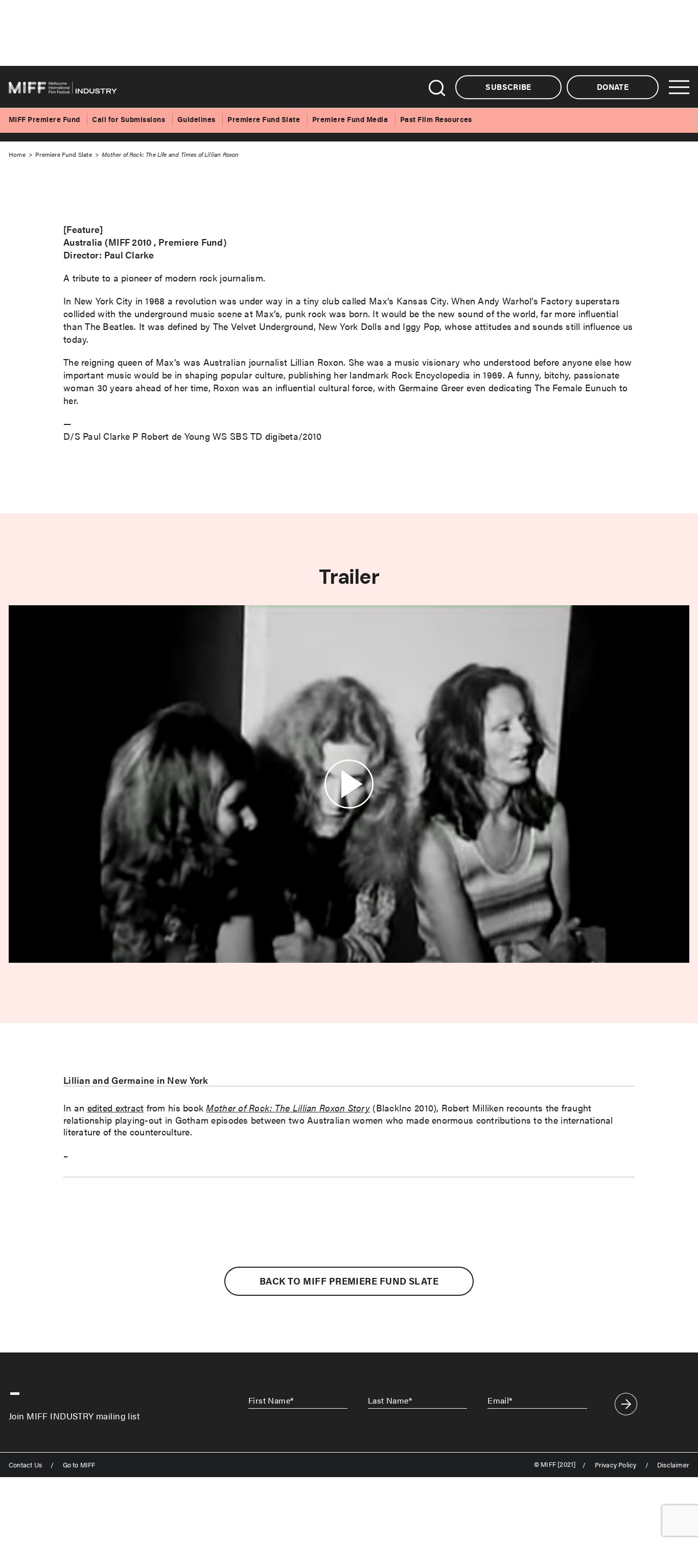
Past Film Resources (436, 119)
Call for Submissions (128, 119)
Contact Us (25, 1465)
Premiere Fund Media (350, 119)
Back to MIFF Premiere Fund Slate (349, 1281)
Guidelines (196, 119)
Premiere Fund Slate (263, 119)
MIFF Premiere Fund (44, 119)
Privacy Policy (616, 1465)
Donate (613, 87)
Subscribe (508, 87)
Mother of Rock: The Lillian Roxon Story (288, 1107)
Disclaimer (673, 1465)
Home (17, 154)
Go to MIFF (79, 1465)
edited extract (115, 1107)
